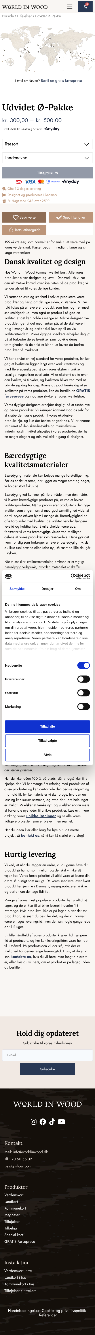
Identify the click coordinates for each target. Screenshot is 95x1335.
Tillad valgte (47, 740)
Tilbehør (10, 1228)
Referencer (48, 1315)
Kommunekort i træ (19, 1284)
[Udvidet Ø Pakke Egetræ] (47, 49)
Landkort (11, 1201)
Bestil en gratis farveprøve (61, 80)
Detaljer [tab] (48, 589)
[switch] (83, 679)
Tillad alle (47, 726)
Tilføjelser (24, 16)
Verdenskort (13, 1195)
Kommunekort (15, 1208)
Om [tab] (78, 589)
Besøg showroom (18, 1166)
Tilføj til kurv (47, 173)
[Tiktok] (52, 1121)
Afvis (47, 755)
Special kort (13, 1235)
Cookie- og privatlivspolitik (64, 1310)
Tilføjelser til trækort (20, 1290)
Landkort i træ (15, 1277)
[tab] (24, 217)
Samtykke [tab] (17, 589)
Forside (8, 16)
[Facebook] (43, 1121)
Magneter (12, 1215)
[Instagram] (33, 1121)
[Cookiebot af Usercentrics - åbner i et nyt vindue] (70, 576)
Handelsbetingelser (24, 1310)
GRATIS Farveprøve (19, 1241)
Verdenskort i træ (18, 1270)
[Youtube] (61, 1121)
